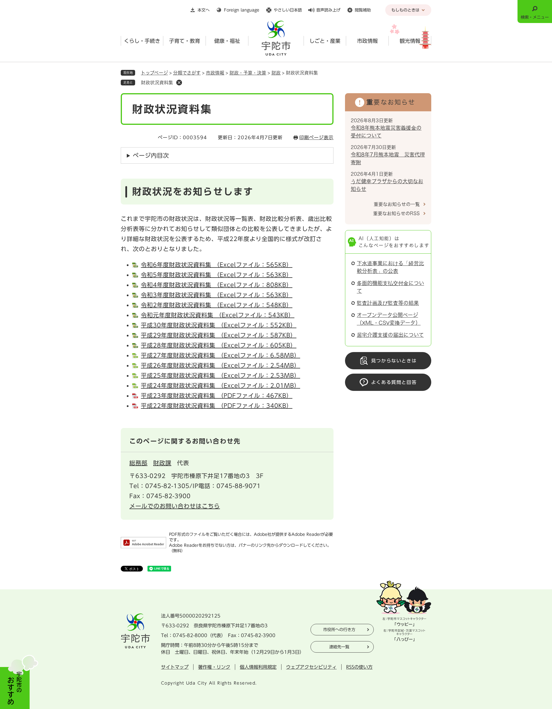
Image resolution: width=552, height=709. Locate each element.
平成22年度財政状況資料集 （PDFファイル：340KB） (216, 405)
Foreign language (241, 10)
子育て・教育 (184, 40)
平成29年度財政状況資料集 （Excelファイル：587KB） (218, 335)
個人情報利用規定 (258, 667)
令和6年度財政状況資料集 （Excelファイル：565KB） (216, 264)
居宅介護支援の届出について (390, 334)
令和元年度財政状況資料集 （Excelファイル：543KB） (217, 315)
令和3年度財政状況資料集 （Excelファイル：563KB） (216, 295)
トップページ (154, 72)
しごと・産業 (324, 40)
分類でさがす (187, 72)
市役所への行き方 (339, 630)
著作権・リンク (214, 667)
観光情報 (410, 40)
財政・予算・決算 (247, 72)
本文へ (204, 10)
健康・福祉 (227, 40)
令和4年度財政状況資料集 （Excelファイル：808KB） (216, 285)
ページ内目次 (151, 155)
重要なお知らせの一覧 (397, 204)
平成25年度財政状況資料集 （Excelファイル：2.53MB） (220, 375)
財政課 (162, 463)
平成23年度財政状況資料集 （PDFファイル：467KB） (216, 395)
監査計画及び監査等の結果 (388, 302)
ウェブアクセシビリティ (311, 667)
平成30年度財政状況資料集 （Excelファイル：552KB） (218, 325)
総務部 (138, 463)
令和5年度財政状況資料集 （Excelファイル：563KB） (216, 275)
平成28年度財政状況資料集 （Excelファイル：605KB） (218, 345)
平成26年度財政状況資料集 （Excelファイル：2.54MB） (220, 365)
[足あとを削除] (179, 82)
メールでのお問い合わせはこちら (174, 506)
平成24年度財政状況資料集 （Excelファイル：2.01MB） (220, 385)
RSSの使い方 (359, 667)
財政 (276, 72)
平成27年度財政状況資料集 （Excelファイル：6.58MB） (220, 355)
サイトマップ (175, 667)
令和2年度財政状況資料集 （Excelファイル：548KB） (216, 305)
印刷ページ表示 (316, 137)
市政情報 (367, 40)
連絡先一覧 (339, 647)
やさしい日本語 (288, 10)
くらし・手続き (142, 40)
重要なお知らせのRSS (396, 213)
